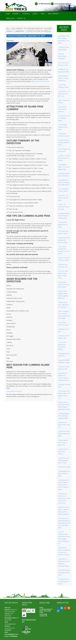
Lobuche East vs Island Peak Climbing (63, 451)
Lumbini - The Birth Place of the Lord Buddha (64, 158)
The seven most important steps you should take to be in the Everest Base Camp (64, 523)
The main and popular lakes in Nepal (62, 224)
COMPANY (15, 14)
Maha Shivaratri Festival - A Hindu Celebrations (63, 78)
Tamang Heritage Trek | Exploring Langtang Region (63, 416)
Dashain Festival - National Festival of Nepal (64, 142)
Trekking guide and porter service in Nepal (64, 473)
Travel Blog (9, 40)
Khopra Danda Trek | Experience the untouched (63, 304)
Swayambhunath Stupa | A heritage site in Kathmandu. (63, 182)
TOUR (43, 14)
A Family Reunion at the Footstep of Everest (63, 581)
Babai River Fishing (64, 467)
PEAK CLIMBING (53, 14)
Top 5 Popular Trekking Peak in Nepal (63, 127)
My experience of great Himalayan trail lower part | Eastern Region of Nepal (63, 484)
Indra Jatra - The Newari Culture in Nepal (63, 198)
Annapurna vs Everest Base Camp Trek (64, 425)
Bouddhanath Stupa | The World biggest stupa (63, 167)
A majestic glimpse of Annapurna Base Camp (64, 572)
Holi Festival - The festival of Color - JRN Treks (63, 94)
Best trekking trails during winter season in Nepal (64, 240)
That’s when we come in (13, 391)
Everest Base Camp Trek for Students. (62, 109)
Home (41, 607)
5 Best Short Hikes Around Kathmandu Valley (64, 433)
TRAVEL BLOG (10, 18)
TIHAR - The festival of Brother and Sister (63, 207)
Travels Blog (43, 614)
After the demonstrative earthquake (62, 56)
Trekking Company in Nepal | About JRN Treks (46, 610)
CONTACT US (21, 18)
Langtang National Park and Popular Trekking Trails (64, 215)
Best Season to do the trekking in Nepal (64, 118)
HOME (8, 14)
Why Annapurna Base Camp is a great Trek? (63, 442)
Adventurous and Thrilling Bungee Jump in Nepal (63, 460)
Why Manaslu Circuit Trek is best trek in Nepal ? (63, 284)
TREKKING (25, 14)
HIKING (34, 14)
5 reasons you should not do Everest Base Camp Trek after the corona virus (64, 498)
